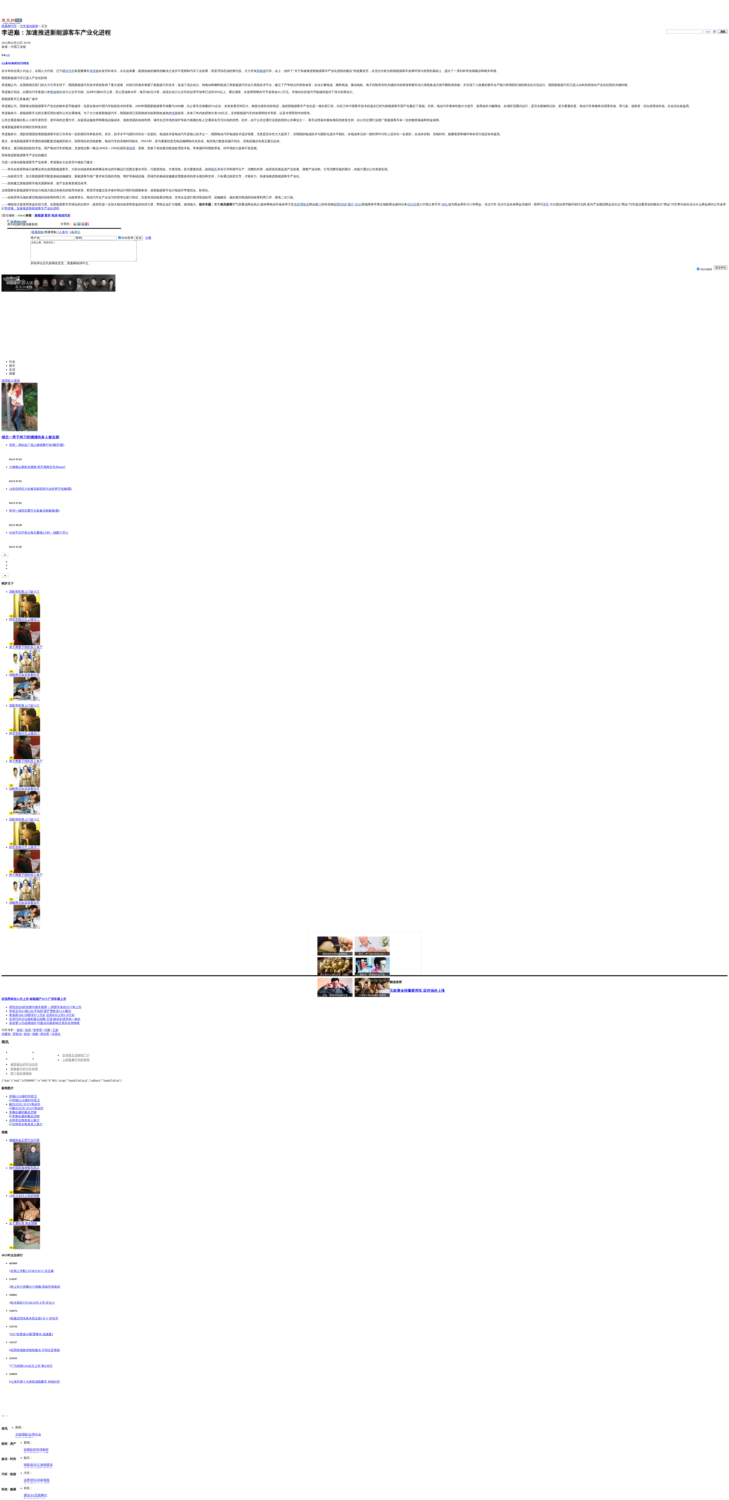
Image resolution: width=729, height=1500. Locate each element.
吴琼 (28, 1030)
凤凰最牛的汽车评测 (24, 1069)
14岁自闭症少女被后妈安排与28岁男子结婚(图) (40, 488)
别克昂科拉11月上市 (15, 999)
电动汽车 (64, 215)
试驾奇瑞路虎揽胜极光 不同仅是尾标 (35, 1350)
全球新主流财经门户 (76, 1055)
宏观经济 (30, 1449)
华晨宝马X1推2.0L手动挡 (26, 1011)
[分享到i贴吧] (86, 223)
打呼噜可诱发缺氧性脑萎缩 (372, 995)
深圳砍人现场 (11, 380)
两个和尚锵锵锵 (21, 1073)
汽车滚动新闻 (29, 26)
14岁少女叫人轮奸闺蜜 (24, 1195)
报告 (47, 1480)
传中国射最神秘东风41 (24, 1167)
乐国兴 (56, 1034)
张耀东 (6, 1034)
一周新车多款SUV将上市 (64, 1007)
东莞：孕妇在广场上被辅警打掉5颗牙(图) (36, 445)
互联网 (39, 1495)
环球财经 (42, 1449)
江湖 (40, 1464)
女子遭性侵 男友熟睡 (23, 1223)
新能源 (39, 215)
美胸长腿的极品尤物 (22, 1112)
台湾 (31, 1434)
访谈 (40, 1480)
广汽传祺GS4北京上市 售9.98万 (32, 1365)
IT (45, 1495)
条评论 (14, 63)
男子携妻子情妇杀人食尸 (26, 647)
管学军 (37, 1030)
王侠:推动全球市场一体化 (63, 1019)
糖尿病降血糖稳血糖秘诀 (335, 953)
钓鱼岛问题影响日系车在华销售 (58, 1023)
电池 (54, 215)
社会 (38, 1434)
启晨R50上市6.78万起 (60, 1015)
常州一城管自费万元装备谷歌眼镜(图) (34, 510)
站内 (708, 31)
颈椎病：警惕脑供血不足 (372, 974)
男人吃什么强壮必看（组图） (335, 974)
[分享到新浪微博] (75, 223)
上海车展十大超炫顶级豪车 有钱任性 (35, 1381)
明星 (27, 1464)
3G (32, 1495)
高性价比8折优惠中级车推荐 (28, 1007)
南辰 (20, 1030)
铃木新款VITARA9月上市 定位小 (33, 1302)
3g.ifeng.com (18, 221)
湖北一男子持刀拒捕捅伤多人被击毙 (30, 437)
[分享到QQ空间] (82, 224)
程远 (27, 1034)
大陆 (18, 1434)
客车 (48, 215)
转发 (26, 63)
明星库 (48, 1464)
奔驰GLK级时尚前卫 (23, 1096)
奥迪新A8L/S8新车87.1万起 (27, 1015)
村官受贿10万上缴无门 (24, 619)
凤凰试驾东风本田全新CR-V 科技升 (34, 1318)
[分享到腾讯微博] (78, 224)
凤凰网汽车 (9, 26)
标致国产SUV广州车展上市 (48, 999)
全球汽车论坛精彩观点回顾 (27, 1019)
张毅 (35, 1034)
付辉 (47, 1030)
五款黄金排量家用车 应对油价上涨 (417, 991)
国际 (25, 1434)
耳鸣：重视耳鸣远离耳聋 (335, 995)
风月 (33, 1464)
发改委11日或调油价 (22, 1023)
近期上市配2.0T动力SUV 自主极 (32, 1271)
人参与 (6, 63)
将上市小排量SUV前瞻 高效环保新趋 (35, 1286)
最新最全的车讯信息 (24, 1064)
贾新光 (17, 1034)
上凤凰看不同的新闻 (76, 1059)
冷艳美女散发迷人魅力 (24, 1120)
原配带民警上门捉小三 (24, 591)
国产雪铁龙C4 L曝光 (57, 1011)
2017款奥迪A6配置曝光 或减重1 (32, 1334)
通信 (27, 1495)
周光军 (44, 1034)
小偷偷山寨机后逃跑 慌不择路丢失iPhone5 (37, 467)
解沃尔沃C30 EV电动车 (24, 1104)
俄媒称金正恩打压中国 (24, 1140)
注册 (148, 237)
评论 (33, 1480)
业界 (27, 1480)
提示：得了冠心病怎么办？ (372, 953)
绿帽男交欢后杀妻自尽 (24, 674)
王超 (55, 1030)
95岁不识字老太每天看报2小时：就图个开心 (38, 532)
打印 (21, 63)
